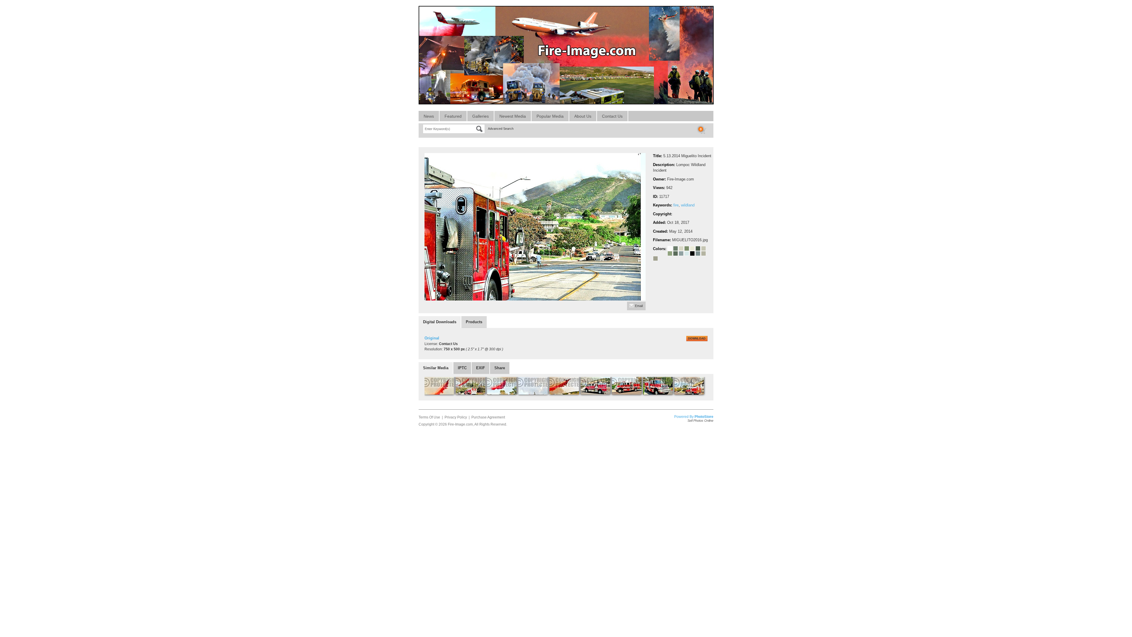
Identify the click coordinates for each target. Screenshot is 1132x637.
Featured (453, 116)
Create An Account (698, 8)
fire (676, 205)
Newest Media (512, 116)
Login (674, 8)
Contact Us (612, 116)
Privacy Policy (456, 417)
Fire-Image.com (460, 424)
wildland (688, 205)
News (429, 116)
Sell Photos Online (700, 420)
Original (431, 338)
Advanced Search (501, 128)
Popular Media (550, 116)
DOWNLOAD (696, 338)
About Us (582, 116)
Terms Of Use (429, 417)
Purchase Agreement (488, 417)
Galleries (480, 116)
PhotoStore (704, 417)
